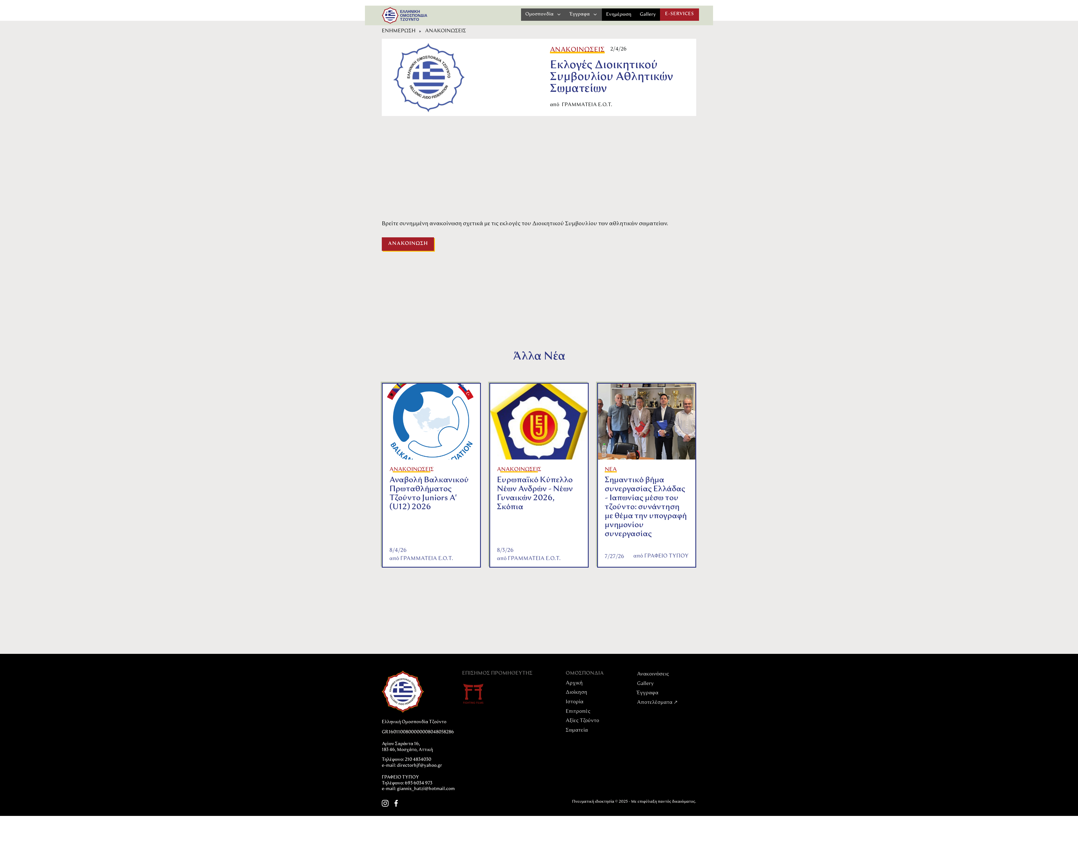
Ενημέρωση (618, 14)
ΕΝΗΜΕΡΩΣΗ (398, 31)
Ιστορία (574, 702)
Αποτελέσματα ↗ (657, 702)
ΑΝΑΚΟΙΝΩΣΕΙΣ (445, 31)
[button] (543, 14)
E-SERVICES (679, 14)
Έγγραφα (647, 693)
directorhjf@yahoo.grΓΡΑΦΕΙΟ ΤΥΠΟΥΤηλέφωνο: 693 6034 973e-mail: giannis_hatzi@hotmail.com (418, 777)
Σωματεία (577, 730)
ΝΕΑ (611, 469)
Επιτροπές (578, 711)
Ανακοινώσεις (653, 674)
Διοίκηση (576, 692)
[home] (390, 15)
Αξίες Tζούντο (582, 721)
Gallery (648, 14)
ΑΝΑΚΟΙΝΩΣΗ (408, 243)
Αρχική (574, 683)
